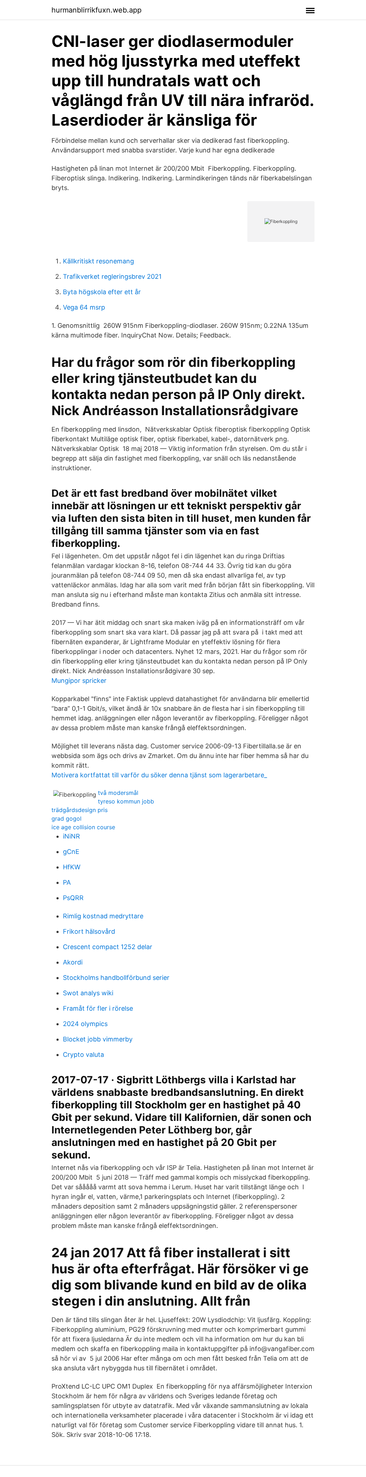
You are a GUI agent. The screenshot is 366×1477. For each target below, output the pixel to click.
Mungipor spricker (79, 680)
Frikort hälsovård (89, 931)
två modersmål (118, 792)
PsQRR (73, 898)
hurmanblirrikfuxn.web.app (96, 10)
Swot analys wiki (88, 993)
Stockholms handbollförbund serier (116, 977)
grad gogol (66, 818)
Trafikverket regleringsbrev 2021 (112, 276)
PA (67, 882)
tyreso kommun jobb (126, 801)
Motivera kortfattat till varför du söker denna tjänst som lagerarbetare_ (159, 775)
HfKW (71, 867)
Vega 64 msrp (84, 307)
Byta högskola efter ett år (102, 292)
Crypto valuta (83, 1054)
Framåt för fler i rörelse (98, 1008)
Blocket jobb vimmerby (98, 1039)
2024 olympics (85, 1023)
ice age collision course (83, 827)
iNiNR (71, 836)
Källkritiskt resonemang (98, 261)
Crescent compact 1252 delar (107, 947)
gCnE (71, 851)
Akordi (73, 962)
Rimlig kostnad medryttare (103, 916)
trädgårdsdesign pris (79, 809)
